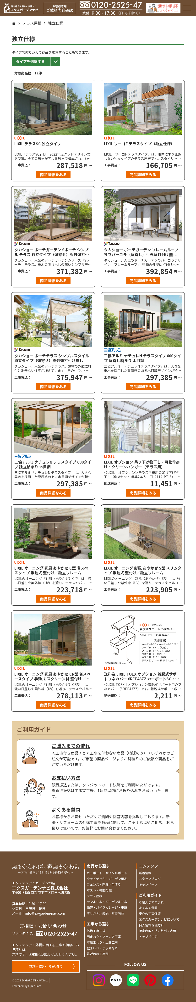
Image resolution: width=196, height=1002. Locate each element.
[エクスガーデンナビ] (21, 8)
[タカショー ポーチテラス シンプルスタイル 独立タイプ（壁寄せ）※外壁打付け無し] (53, 321)
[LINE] (133, 979)
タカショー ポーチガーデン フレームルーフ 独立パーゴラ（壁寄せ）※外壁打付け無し (141, 252)
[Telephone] (111, 8)
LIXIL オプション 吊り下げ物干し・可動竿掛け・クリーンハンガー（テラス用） (142, 464)
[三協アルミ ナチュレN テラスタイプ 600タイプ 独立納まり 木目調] (53, 427)
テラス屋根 (32, 23)
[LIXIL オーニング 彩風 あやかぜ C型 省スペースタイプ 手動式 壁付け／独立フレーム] (53, 534)
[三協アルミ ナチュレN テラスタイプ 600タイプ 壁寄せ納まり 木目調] (143, 321)
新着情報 (145, 873)
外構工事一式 (96, 931)
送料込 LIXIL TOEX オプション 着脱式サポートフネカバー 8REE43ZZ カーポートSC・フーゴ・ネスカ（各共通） (142, 676)
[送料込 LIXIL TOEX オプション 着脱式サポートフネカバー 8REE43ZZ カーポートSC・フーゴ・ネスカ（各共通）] (143, 640)
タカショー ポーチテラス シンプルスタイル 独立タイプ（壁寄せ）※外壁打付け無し (51, 358)
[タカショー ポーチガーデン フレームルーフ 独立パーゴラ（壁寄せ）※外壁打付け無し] (143, 215)
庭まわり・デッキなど (102, 948)
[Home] (14, 23)
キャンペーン (148, 884)
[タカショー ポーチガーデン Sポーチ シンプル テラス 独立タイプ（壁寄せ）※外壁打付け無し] (53, 215)
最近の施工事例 (98, 954)
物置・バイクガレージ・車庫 (107, 907)
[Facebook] (168, 979)
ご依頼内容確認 (59, 8)
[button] (36, 61)
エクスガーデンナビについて (159, 919)
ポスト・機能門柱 (99, 890)
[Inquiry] (163, 8)
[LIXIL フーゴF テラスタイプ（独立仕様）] (143, 109)
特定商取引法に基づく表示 (157, 931)
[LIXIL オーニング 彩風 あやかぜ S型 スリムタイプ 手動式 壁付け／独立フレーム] (143, 534)
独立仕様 (55, 23)
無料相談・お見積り (45, 966)
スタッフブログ (150, 878)
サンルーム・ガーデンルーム (107, 901)
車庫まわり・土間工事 (102, 942)
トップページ (148, 936)
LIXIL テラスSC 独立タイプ (37, 143)
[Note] (116, 979)
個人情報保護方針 (151, 925)
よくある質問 (148, 908)
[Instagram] (99, 979)
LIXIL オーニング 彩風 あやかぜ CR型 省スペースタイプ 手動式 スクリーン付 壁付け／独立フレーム (52, 676)
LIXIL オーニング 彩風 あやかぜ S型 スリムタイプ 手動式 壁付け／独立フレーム (142, 570)
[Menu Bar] (186, 8)
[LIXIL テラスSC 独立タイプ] (53, 109)
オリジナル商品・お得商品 (105, 913)
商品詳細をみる (53, 174)
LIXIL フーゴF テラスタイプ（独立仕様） (139, 143)
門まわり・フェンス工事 (104, 936)
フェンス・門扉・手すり (104, 884)
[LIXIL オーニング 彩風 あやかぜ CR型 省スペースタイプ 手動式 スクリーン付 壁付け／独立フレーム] (53, 640)
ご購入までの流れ (151, 902)
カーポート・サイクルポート (107, 873)
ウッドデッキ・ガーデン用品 (107, 878)
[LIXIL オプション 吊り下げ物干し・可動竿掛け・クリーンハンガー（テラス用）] (143, 427)
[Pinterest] (150, 979)
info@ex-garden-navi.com (45, 913)
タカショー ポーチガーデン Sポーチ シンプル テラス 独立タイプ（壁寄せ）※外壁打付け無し (51, 252)
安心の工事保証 (150, 913)
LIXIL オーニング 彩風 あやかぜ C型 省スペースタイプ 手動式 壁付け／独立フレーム (53, 570)
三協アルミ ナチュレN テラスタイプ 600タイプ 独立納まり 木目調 (52, 464)
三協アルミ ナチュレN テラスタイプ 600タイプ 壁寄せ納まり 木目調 (142, 358)
